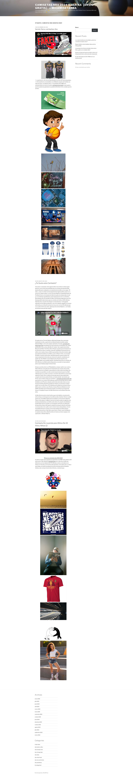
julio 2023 (37, 729)
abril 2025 (37, 706)
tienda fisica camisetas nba (46, 29)
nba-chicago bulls (39, 752)
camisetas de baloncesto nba (63, 378)
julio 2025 (37, 701)
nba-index (37, 754)
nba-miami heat (38, 757)
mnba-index (37, 744)
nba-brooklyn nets (39, 749)
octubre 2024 (38, 716)
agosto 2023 (37, 727)
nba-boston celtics (39, 747)
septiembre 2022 (38, 732)
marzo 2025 (37, 709)
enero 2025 (37, 711)
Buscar (77, 27)
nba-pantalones (38, 762)
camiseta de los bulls (57, 85)
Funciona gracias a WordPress (41, 772)
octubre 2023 (38, 724)
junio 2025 (37, 704)
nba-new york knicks (39, 760)
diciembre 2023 (38, 722)
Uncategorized (38, 765)
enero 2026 (37, 698)
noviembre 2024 (38, 714)
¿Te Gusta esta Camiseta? (46, 283)
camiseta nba (51, 461)
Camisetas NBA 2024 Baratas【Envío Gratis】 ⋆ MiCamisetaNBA (64, 6)
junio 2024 (37, 719)
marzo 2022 (37, 735)
